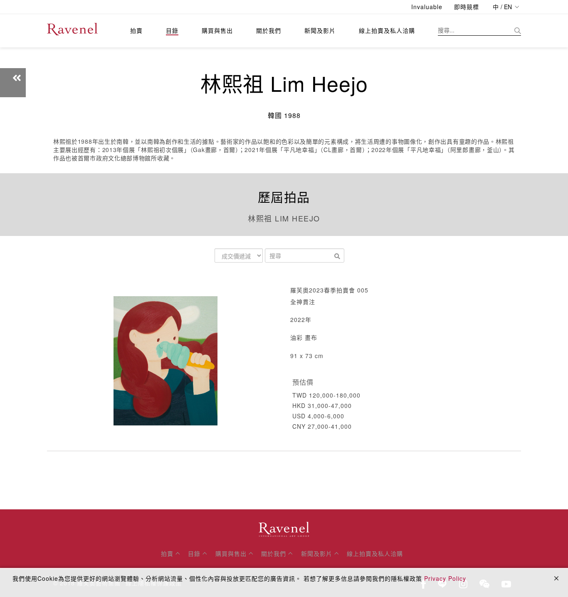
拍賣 (136, 30)
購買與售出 (217, 30)
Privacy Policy (445, 578)
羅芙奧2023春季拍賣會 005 (329, 290)
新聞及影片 (320, 30)
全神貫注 (302, 301)
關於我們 (268, 30)
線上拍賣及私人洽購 (387, 30)
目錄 (172, 30)
